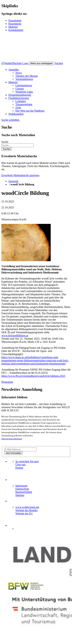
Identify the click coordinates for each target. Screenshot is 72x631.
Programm (7, 381)
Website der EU (24, 513)
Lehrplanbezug (23, 85)
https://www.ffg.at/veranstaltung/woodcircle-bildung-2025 (33, 375)
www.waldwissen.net (27, 507)
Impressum (21, 485)
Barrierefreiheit (23, 491)
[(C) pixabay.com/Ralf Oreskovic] (26, 260)
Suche (4, 141)
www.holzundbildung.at (14, 335)
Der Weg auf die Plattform (29, 110)
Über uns (20, 464)
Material (12, 26)
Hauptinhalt (14, 20)
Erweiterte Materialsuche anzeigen (20, 175)
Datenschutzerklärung (11, 438)
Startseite (13, 181)
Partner (19, 467)
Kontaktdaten (15, 29)
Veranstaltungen (24, 79)
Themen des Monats (26, 75)
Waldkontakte (16, 113)
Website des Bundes (26, 510)
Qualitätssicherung (18, 98)
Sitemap (19, 495)
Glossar (19, 88)
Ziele (18, 107)
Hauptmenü (14, 23)
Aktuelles (13, 69)
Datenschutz (22, 488)
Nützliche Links (24, 91)
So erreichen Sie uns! (27, 461)
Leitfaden (20, 101)
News (18, 72)
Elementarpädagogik (19, 94)
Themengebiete (23, 104)
